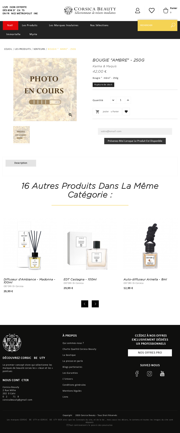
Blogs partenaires (72, 367)
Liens (65, 397)
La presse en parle (73, 361)
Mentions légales (72, 391)
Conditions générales (74, 385)
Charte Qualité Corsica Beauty (79, 349)
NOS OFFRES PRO (150, 352)
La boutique (69, 355)
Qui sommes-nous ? (73, 343)
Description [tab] (20, 163)
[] (137, 10)
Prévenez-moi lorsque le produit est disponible (135, 141)
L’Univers (68, 379)
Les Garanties (70, 373)
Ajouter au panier (107, 112)
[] (173, 25)
